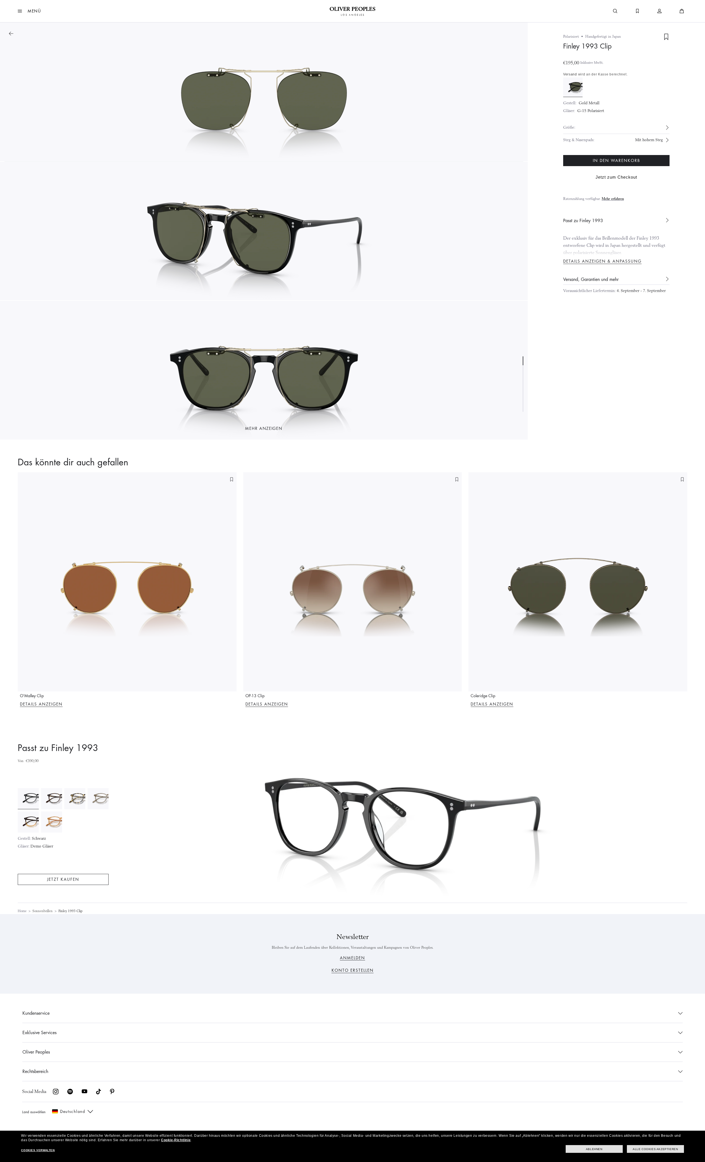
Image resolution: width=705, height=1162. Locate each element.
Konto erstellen (353, 970)
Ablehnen (594, 1149)
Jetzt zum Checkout (616, 177)
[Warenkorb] (681, 11)
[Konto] (659, 11)
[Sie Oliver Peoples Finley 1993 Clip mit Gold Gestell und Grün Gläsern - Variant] (573, 87)
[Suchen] (615, 11)
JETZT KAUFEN (63, 879)
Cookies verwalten (38, 1150)
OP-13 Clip (255, 696)
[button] (29, 11)
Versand (570, 74)
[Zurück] (11, 33)
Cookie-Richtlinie (176, 1140)
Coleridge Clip (483, 696)
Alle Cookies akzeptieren (655, 1149)
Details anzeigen (41, 704)
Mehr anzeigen (263, 428)
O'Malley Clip (32, 696)
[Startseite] (352, 11)
